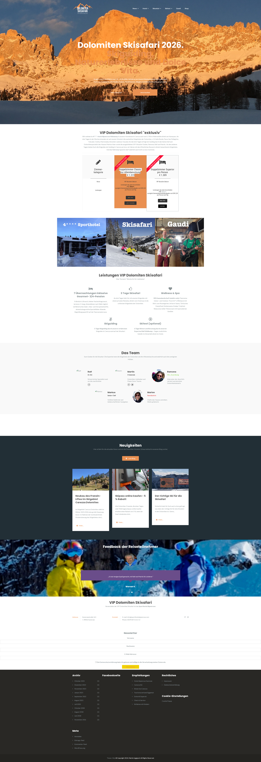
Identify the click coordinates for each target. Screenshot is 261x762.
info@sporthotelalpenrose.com (138, 617)
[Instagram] (188, 617)
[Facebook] (89, 384)
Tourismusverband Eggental (144, 693)
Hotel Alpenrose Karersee (143, 681)
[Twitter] (132, 384)
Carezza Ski (138, 685)
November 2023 (80, 689)
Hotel (145, 8)
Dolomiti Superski (140, 696)
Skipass (132, 186)
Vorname (130, 638)
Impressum (168, 681)
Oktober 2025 (79, 681)
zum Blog (131, 458)
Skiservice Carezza (140, 689)
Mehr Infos (130, 197)
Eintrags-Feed (79, 740)
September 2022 (80, 696)
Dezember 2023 (80, 685)
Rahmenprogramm (119, 150)
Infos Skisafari (116, 92)
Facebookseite (111, 675)
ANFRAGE (162, 206)
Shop (187, 8)
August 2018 (78, 712)
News (135, 8)
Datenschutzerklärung (172, 685)
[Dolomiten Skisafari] (82, 8)
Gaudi (178, 8)
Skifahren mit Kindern (141, 704)
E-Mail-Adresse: (130, 654)
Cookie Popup (167, 701)
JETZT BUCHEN (130, 203)
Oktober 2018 (79, 708)
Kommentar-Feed (80, 744)
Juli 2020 (77, 704)
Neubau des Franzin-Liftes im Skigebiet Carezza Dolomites (88, 499)
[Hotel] (81, 242)
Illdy (113, 758)
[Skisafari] (130, 242)
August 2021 (78, 700)
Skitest (167, 8)
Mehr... (81, 526)
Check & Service (139, 700)
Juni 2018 (77, 716)
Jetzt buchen (145, 92)
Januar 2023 (78, 693)
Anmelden (77, 736)
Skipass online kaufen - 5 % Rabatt (130, 497)
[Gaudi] (179, 242)
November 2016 (80, 720)
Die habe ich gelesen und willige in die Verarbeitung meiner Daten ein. (131, 662)
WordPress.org (79, 748)
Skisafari (156, 8)
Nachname (131, 646)
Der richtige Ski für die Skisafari (168, 497)
